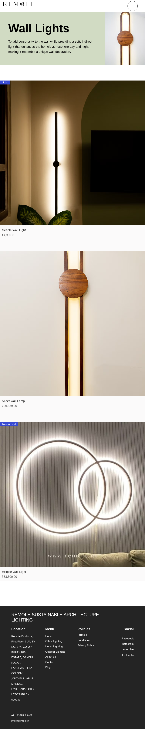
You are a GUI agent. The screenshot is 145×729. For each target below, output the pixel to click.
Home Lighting (54, 646)
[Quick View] (72, 323)
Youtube (128, 649)
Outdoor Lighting (55, 651)
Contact (50, 662)
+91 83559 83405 (21, 715)
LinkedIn (128, 655)
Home (48, 636)
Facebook (128, 638)
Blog (48, 667)
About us (50, 656)
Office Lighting (53, 641)
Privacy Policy (85, 645)
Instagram (128, 643)
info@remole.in (20, 720)
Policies (83, 629)
